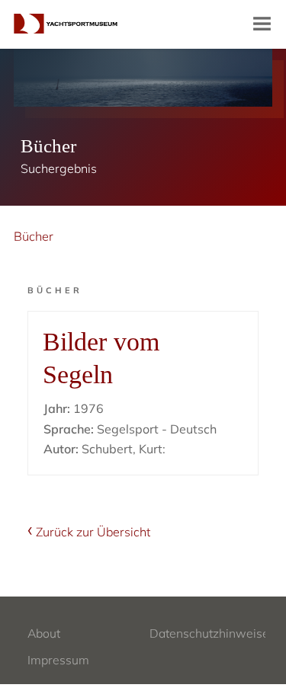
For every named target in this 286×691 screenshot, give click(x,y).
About (43, 633)
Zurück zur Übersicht (93, 531)
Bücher (33, 236)
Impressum (58, 659)
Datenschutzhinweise (209, 633)
